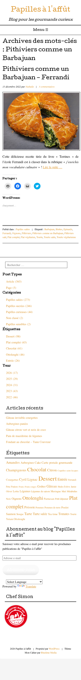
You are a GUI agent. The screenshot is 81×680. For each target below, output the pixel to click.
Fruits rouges (30, 486)
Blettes (59, 229)
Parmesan (49, 499)
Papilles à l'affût (40, 10)
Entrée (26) (13, 360)
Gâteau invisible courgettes (22, 418)
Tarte (28, 513)
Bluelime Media (48, 652)
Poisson (29, 507)
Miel (64, 491)
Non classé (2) (14, 318)
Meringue (56, 491)
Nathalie (30, 86)
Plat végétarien (28, 237)
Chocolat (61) (14, 348)
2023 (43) (12, 391)
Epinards (68, 229)
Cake (38, 463)
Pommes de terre (52, 507)
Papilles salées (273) (18, 300)
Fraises (14, 486)
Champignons (16, 470)
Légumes (25, 491)
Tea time (53, 514)
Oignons (16, 233)
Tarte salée (40, 514)
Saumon (11, 514)
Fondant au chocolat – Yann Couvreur (28, 442)
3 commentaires (47, 86)
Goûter (41, 486)
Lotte (16, 491)
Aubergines (27, 463)
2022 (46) (12, 397)
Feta (8, 486)
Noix (8, 498)
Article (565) (14, 281)
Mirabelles (72, 491)
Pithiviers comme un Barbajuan (47, 233)
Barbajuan (49, 229)
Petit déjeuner (61, 498)
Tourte (39, 237)
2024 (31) (12, 385)
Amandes (13, 462)
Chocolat (36, 469)
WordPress (54, 648)
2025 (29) (12, 379)
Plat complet (13, 237)
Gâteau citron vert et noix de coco (26, 430)
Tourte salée (49, 237)
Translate (31, 586)
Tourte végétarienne (66, 237)
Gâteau (52, 486)
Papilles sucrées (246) (19, 306)
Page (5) (11, 288)
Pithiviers (26, 233)
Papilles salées (23, 229)
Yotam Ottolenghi (15, 519)
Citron (52, 469)
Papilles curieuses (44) (19, 312)
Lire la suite (52, 167)
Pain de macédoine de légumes (24, 436)
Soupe (19, 514)
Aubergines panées (17, 424)
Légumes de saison (40, 491)
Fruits (21, 486)
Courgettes (12, 479)
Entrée (62, 479)
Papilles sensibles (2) (18, 324)
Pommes (40, 507)
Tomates (63, 514)
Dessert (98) (13, 336)
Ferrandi (6, 233)
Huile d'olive (64, 486)
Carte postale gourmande (57, 462)
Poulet (65, 507)
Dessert (47, 478)
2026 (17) (12, 373)
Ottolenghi (32, 498)
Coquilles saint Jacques (68, 470)
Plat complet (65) (16, 342)
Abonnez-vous (21, 570)
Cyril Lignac (28, 479)
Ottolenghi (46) (15, 354)
